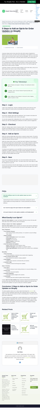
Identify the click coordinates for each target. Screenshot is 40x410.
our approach (27, 357)
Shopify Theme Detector (17, 11)
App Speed (23, 392)
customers (31, 291)
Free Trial (32, 2)
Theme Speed (24, 388)
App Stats (23, 382)
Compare (23, 384)
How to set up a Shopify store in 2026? (19, 21)
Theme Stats (24, 380)
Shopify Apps (31, 11)
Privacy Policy (14, 387)
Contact (13, 383)
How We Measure (25, 394)
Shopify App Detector (21, 11)
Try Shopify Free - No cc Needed (15, 2)
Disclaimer (14, 385)
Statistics (36, 4)
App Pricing (24, 390)
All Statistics (24, 378)
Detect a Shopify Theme (15, 379)
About (13, 381)
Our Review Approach (14, 390)
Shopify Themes (26, 11)
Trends (23, 386)
